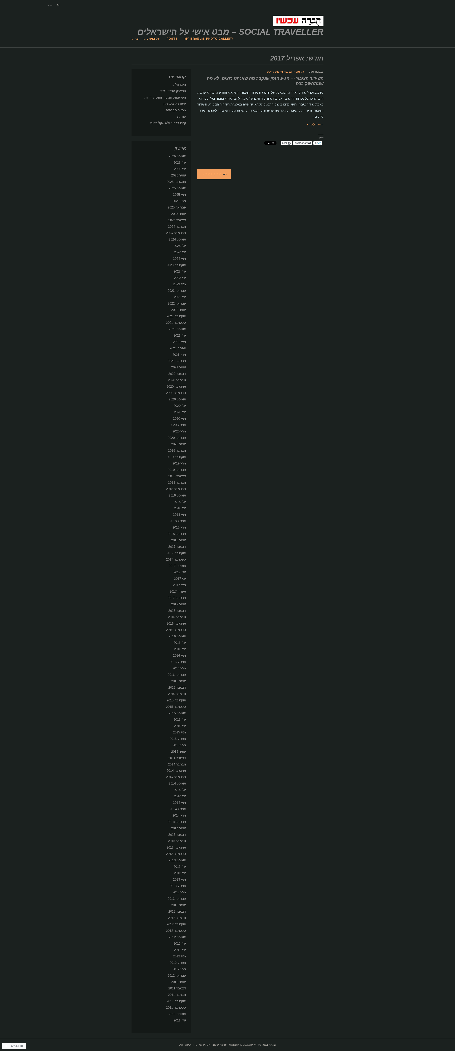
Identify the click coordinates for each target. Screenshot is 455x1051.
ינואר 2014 (178, 828)
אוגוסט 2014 (177, 783)
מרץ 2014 (179, 815)
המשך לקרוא (315, 124)
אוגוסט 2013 (177, 860)
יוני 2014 (180, 796)
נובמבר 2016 (177, 617)
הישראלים (179, 84)
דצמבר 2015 (177, 687)
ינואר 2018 (178, 540)
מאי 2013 (179, 879)
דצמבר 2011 (177, 988)
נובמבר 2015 (177, 694)
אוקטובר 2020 (176, 386)
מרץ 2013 (179, 892)
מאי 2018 (179, 514)
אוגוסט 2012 (177, 937)
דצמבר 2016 (177, 610)
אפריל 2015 (178, 739)
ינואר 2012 (178, 982)
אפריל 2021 (178, 348)
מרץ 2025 (179, 201)
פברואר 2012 (177, 975)
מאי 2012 (179, 956)
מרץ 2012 (179, 969)
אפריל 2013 (178, 886)
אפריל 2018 (178, 521)
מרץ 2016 (179, 668)
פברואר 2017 (177, 598)
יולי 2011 (179, 1020)
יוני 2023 (180, 278)
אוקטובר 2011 (176, 1001)
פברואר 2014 (177, 822)
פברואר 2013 (177, 899)
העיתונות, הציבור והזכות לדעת (285, 71)
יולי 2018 (179, 502)
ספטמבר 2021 (176, 322)
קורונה (181, 116)
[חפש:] (5, 5)
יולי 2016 (179, 643)
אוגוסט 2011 (177, 1014)
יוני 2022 (180, 297)
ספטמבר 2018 (176, 489)
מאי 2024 (179, 258)
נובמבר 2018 (177, 482)
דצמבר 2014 (177, 758)
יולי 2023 (179, 271)
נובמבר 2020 (177, 380)
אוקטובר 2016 (176, 623)
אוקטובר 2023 (176, 265)
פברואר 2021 (177, 361)
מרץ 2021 (179, 355)
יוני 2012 (180, 950)
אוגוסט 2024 (177, 239)
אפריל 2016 (178, 662)
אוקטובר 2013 (176, 847)
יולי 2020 (179, 406)
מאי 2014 (179, 802)
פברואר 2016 (177, 675)
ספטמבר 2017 (176, 559)
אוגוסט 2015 (177, 713)
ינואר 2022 (178, 310)
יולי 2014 (179, 790)
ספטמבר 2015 (176, 707)
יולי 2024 (179, 246)
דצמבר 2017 (177, 546)
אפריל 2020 (178, 425)
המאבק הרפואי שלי (173, 91)
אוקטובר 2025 (176, 182)
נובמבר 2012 (177, 918)
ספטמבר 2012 (176, 931)
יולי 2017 (179, 572)
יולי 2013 (179, 866)
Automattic (188, 1044)
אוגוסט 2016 (177, 636)
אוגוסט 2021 (177, 329)
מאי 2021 (179, 342)
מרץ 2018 (179, 527)
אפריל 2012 (178, 963)
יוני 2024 (180, 252)
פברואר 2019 (177, 470)
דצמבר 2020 (177, 374)
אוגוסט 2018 (177, 495)
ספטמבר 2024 (176, 233)
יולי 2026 (179, 162)
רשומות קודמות (216, 174)
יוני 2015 (180, 726)
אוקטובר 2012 (176, 924)
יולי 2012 (179, 943)
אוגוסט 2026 (177, 156)
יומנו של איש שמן (174, 104)
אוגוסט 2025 (177, 188)
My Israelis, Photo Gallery (208, 38)
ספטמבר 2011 (176, 1007)
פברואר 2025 (177, 207)
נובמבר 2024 (177, 226)
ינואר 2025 (178, 214)
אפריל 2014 (178, 809)
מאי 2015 (179, 732)
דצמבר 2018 (177, 476)
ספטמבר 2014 (176, 777)
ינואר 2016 (178, 681)
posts (172, 38)
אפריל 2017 (178, 591)
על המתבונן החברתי (146, 38)
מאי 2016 (179, 655)
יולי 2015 (179, 719)
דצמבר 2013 (177, 834)
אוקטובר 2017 (176, 553)
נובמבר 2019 (177, 450)
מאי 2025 (179, 194)
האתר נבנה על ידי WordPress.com (252, 1044)
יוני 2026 (180, 169)
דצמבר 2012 (177, 911)
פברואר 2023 (177, 290)
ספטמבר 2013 (176, 854)
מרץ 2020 (179, 431)
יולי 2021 (179, 335)
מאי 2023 (179, 284)
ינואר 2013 (178, 905)
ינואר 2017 (178, 604)
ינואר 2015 (178, 751)
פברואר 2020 (177, 438)
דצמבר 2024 (177, 220)
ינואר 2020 (178, 444)
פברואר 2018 (177, 534)
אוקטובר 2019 (176, 457)
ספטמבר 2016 (176, 630)
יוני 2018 (180, 508)
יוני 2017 (180, 578)
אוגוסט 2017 (177, 566)
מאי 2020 (179, 418)
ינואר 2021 (178, 367)
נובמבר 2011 (177, 995)
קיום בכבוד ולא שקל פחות (168, 123)
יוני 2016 (180, 649)
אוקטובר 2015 (176, 700)
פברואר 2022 (177, 303)
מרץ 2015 (179, 745)
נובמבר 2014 (177, 764)
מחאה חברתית (176, 110)
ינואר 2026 (178, 175)
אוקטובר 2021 (176, 316)
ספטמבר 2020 (176, 393)
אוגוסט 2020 (177, 399)
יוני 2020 (180, 412)
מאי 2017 (179, 585)
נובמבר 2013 (177, 841)
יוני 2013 (180, 873)
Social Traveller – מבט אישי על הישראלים (230, 31)
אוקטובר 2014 (176, 770)
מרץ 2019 (179, 463)
